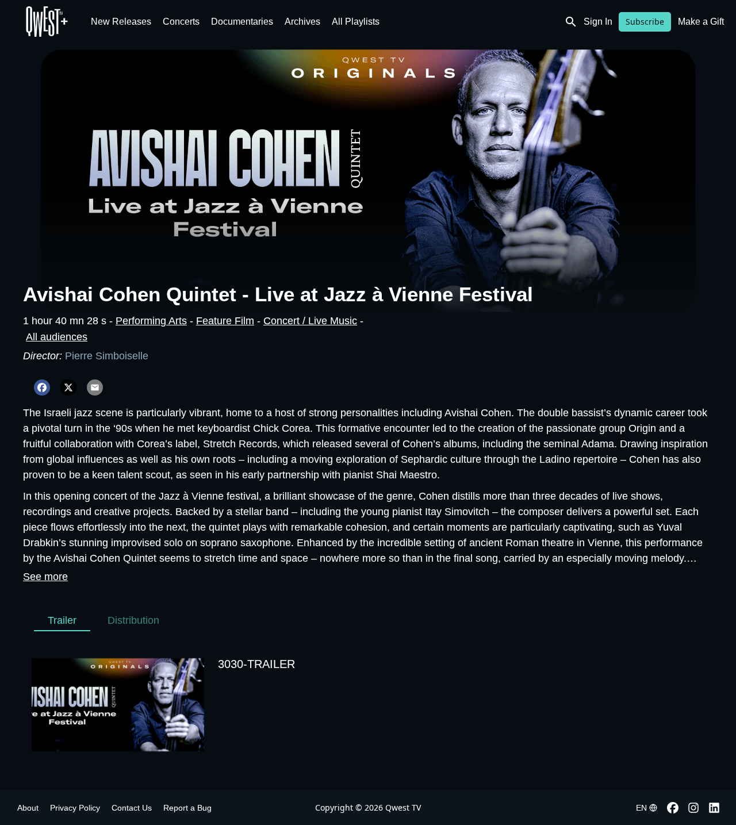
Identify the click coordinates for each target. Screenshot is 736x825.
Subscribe (645, 21)
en (641, 807)
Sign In (598, 21)
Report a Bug (187, 807)
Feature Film (225, 321)
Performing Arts (151, 321)
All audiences (56, 337)
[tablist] (103, 620)
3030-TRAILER (256, 664)
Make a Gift (701, 21)
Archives (302, 21)
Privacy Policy (75, 807)
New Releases (121, 21)
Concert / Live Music (310, 321)
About (28, 807)
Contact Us (132, 807)
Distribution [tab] (133, 620)
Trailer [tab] (62, 620)
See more (45, 576)
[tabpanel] (368, 705)
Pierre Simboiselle (106, 356)
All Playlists (355, 21)
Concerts (181, 21)
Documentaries (242, 21)
